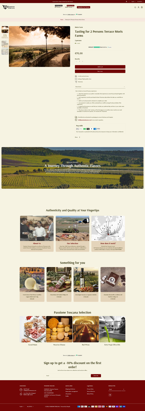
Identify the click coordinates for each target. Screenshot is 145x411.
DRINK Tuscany (68, 7)
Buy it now (100, 71)
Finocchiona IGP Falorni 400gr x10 (59, 294)
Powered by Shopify (65, 406)
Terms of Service (91, 391)
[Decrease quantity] (76, 61)
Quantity (77, 59)
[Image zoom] (39, 46)
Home (61, 19)
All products (68, 394)
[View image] (5, 29)
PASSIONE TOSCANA (54, 406)
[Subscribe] (123, 389)
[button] (100, 67)
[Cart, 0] (141, 7)
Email (110, 389)
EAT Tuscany (58, 7)
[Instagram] (126, 1)
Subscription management (72, 391)
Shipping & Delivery (70, 389)
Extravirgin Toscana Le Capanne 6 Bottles (86, 294)
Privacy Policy (90, 389)
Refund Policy (90, 394)
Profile (67, 396)
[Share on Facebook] (79, 137)
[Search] (135, 7)
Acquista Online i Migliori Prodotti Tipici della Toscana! (62, 1)
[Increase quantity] (82, 61)
